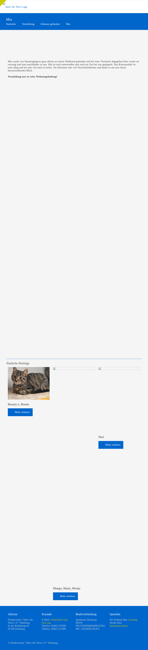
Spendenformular (119, 625)
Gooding (132, 619)
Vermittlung (28, 24)
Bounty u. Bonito (18, 404)
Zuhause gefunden (50, 24)
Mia (68, 24)
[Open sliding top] (3, 3)
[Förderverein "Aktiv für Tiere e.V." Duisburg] (15, 6)
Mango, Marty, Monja (66, 588)
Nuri (101, 437)
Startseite (11, 24)
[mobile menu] (143, 6)
